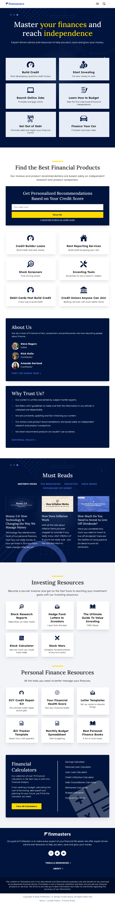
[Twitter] (57, 855)
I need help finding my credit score (57, 219)
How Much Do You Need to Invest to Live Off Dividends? (92, 519)
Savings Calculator (75, 762)
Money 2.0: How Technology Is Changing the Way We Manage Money (20, 521)
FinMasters (45, 896)
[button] (105, 4)
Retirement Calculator (76, 787)
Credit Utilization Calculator (79, 777)
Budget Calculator (74, 792)
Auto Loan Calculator (76, 772)
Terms (42, 900)
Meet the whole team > (26, 373)
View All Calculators (26, 806)
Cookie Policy (53, 900)
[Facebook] (51, 855)
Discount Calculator (75, 798)
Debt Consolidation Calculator (80, 782)
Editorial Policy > (24, 440)
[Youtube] (63, 855)
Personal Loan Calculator (78, 767)
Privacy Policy (68, 900)
